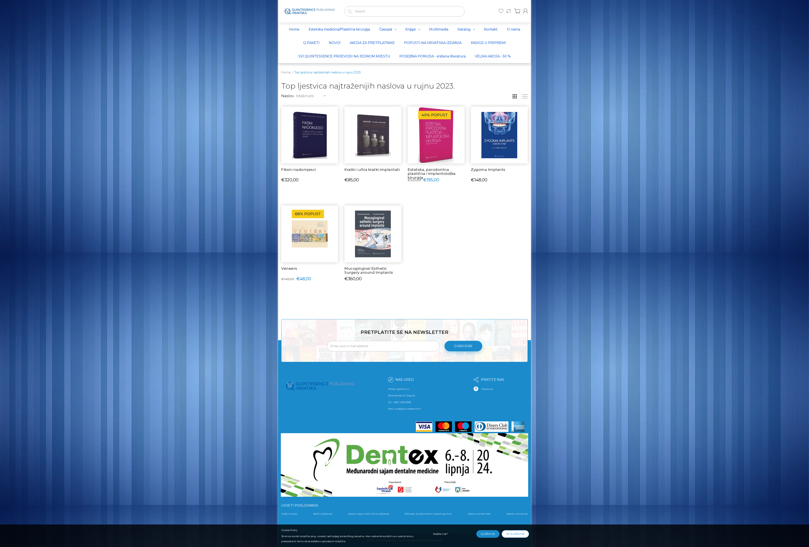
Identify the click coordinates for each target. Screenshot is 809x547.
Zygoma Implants (488, 169)
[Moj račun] (525, 11)
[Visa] (426, 426)
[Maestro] (465, 426)
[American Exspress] (520, 426)
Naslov (287, 96)
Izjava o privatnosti (479, 513)
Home (286, 72)
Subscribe (463, 346)
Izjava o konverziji (517, 513)
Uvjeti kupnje (289, 513)
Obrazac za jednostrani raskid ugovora (428, 513)
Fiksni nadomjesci (298, 169)
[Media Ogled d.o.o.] (309, 10)
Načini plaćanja (322, 513)
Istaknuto (305, 96)
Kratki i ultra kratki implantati (372, 169)
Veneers (289, 268)
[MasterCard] (445, 426)
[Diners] (493, 426)
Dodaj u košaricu (310, 179)
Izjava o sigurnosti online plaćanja (368, 513)
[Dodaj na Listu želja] (335, 112)
